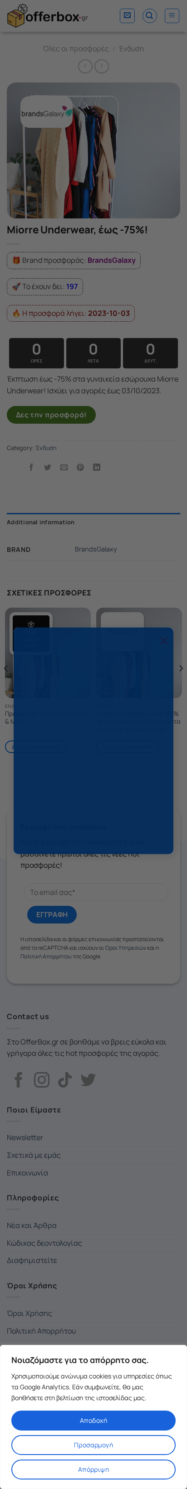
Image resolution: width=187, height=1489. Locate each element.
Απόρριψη (93, 1469)
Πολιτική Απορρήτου (110, 836)
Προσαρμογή (93, 1445)
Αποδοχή (93, 1420)
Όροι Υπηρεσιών (50, 836)
